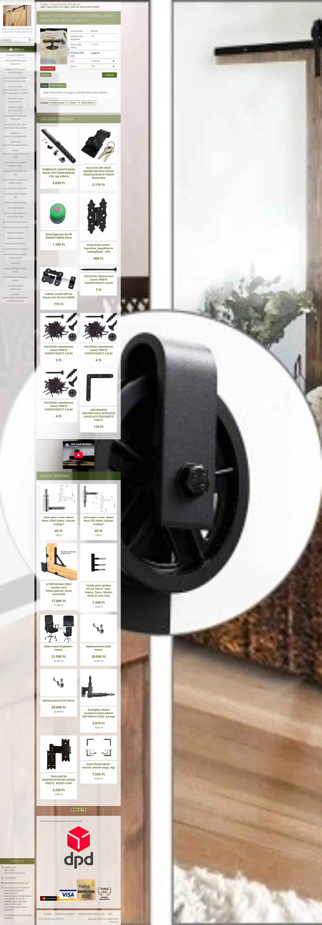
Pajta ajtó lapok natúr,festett (15, 100)
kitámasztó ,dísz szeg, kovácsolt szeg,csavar (15, 126)
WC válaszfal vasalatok (15, 188)
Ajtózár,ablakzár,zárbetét (15, 222)
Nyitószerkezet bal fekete (59, 700)
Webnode (92, 919)
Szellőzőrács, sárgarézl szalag (15, 279)
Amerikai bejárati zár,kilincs (15, 287)
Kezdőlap (44, 4)
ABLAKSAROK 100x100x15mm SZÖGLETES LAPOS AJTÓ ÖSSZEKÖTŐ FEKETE (98, 415)
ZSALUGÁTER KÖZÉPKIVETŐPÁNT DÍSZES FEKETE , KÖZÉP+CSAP (58, 780)
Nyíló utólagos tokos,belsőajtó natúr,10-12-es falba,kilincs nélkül (15, 89)
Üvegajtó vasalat (15, 238)
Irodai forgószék (15, 233)
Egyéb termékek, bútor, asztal (15, 270)
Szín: (73, 61)
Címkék (44, 102)
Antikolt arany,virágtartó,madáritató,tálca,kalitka (15, 297)
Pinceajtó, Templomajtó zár (15, 195)
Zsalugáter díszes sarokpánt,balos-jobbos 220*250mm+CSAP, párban (98, 713)
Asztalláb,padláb (15, 208)
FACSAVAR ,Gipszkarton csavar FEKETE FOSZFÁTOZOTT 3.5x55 (58, 350)
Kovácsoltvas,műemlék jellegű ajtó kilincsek (15, 79)
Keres (30, 39)
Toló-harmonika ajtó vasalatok (15, 62)
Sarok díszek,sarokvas (15, 202)
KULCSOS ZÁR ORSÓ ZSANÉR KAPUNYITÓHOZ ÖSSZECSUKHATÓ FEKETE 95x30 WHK (98, 173)
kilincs (73, 102)
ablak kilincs (87, 102)
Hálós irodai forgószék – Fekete (58, 648)
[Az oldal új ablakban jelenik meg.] (53, 46)
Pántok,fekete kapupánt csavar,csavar (15, 256)
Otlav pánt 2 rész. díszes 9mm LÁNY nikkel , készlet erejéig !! (58, 521)
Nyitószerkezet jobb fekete (98, 648)
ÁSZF (110, 914)
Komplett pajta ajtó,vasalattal (15, 109)
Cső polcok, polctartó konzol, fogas (15, 164)
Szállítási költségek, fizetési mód (91, 914)
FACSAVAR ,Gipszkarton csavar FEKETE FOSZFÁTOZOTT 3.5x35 (98, 350)
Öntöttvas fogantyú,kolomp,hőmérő (15, 143)
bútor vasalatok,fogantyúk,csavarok (15, 153)
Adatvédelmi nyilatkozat (65, 914)
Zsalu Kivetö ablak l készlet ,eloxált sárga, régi (98, 765)
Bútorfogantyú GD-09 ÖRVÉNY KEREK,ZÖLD (59, 236)
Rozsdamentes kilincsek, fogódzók (15, 117)
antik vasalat (58, 102)
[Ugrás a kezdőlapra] (17, 14)
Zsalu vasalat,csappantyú (15, 227)
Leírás (44, 85)
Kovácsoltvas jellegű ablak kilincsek (15, 71)
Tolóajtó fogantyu (15, 55)
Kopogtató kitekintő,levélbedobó (15, 135)
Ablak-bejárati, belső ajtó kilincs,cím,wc (15, 181)
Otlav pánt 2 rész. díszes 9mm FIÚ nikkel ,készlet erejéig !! (99, 521)
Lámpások (15, 263)
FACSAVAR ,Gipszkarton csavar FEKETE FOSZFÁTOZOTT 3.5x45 (58, 406)
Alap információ (58, 85)
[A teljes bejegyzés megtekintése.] (58, 146)
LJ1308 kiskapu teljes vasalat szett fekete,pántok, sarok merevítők (59, 589)
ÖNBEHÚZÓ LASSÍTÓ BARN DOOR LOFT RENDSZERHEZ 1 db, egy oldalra (58, 173)
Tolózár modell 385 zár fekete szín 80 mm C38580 (59, 295)
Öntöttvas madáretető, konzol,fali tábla (15, 215)
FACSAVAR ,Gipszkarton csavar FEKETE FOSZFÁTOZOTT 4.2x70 (98, 279)
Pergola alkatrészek (15, 243)
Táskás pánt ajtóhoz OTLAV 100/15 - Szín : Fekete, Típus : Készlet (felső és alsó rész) (98, 590)
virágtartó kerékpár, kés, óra (15, 173)
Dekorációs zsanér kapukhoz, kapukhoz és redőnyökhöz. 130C (98, 248)
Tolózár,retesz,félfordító (15, 249)
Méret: (73, 66)
